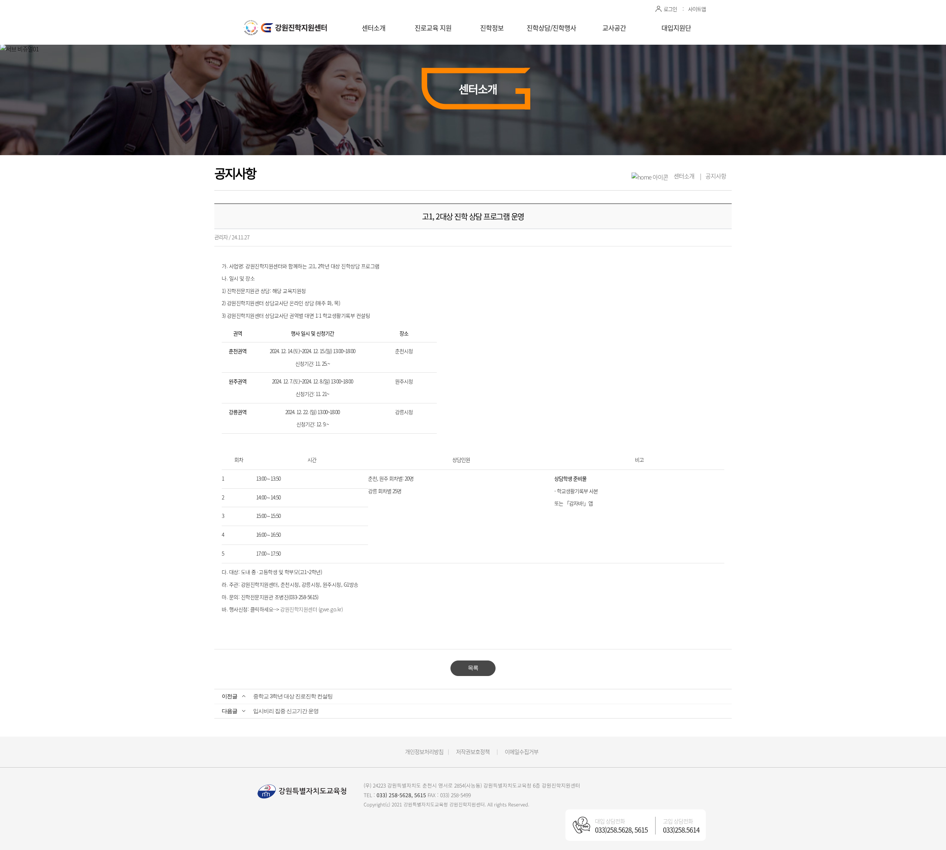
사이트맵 (697, 9)
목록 (473, 668)
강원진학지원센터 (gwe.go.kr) (311, 609)
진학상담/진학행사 (551, 28)
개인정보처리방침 (424, 752)
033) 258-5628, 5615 (401, 795)
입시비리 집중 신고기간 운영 (286, 711)
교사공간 (614, 28)
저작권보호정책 (473, 752)
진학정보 (492, 28)
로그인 (670, 9)
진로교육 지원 (433, 28)
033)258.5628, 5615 (621, 830)
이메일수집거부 (521, 752)
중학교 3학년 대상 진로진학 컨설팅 (293, 696)
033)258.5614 (681, 830)
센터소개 (373, 28)
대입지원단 (676, 28)
